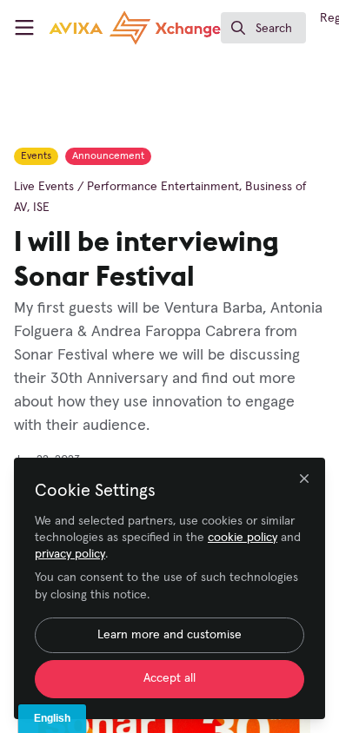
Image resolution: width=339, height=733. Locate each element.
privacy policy (70, 554)
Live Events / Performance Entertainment (126, 187)
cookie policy (242, 538)
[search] (263, 27)
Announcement (108, 156)
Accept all (169, 678)
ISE (41, 207)
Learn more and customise (169, 635)
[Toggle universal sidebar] (24, 27)
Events (36, 156)
